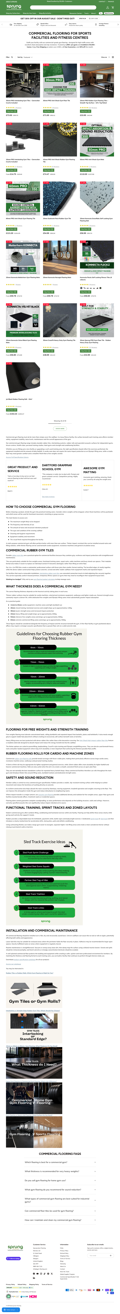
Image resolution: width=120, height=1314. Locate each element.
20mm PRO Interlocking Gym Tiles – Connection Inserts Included (23, 161)
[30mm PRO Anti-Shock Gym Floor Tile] (60, 81)
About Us (63, 1266)
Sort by (20, 57)
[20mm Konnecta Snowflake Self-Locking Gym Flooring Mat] (97, 198)
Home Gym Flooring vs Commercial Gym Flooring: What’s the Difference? (31, 1081)
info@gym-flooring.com (40, 1269)
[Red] (97, 288)
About (93, 13)
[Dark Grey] (94, 288)
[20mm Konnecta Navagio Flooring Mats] (60, 257)
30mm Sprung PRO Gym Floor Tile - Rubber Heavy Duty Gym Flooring (95, 341)
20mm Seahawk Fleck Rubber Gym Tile (57, 218)
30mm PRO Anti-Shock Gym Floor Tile (56, 100)
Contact (62, 1269)
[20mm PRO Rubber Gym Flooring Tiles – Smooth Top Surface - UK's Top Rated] (97, 81)
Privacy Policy (64, 1251)
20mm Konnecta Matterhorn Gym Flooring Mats (23, 277)
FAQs (61, 1248)
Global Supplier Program (67, 1274)
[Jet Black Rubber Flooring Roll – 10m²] (23, 379)
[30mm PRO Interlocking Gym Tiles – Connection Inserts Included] (23, 81)
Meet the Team (64, 1271)
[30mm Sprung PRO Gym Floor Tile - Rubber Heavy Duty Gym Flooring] (97, 320)
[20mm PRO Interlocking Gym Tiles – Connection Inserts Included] (23, 140)
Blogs (61, 1261)
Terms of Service (65, 1258)
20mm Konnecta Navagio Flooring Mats (57, 277)
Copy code (94, 18)
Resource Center (76, 13)
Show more (60, 428)
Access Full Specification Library (17, 457)
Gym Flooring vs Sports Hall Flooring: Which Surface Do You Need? (29, 1115)
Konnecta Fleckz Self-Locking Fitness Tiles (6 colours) (96, 278)
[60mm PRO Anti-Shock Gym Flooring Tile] (23, 198)
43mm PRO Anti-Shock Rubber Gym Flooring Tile (59, 161)
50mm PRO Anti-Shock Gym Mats (92, 159)
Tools (86, 13)
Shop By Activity (45, 13)
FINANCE (111, 1)
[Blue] (88, 288)
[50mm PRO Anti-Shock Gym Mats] (97, 140)
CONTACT (102, 1)
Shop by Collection (13, 13)
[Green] (91, 288)
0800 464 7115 (37, 1266)
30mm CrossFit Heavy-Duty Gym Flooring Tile (59, 340)
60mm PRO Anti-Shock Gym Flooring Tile (20, 218)
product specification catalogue (25, 959)
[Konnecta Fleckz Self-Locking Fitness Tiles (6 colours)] (97, 257)
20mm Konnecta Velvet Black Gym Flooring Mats (21, 341)
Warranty (63, 1264)
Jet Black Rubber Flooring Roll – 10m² (19, 399)
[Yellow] (100, 288)
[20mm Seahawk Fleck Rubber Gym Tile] (60, 198)
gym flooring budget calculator (44, 579)
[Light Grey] (84, 288)
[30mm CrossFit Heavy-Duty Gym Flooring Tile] (60, 320)
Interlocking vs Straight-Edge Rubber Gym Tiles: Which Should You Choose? (33, 1011)
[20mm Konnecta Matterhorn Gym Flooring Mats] (23, 257)
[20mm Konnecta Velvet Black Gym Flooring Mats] (23, 320)
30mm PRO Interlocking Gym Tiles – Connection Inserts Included (23, 102)
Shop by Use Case (29, 13)
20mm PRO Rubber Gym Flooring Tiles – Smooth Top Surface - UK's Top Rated (94, 102)
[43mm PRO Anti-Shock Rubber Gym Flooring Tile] (60, 140)
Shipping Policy (64, 1256)
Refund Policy (64, 1253)
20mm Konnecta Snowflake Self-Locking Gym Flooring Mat (96, 220)
